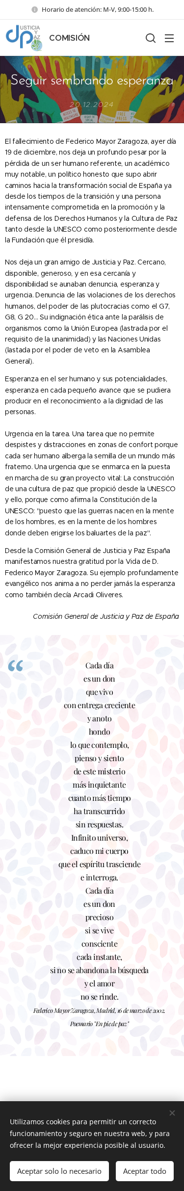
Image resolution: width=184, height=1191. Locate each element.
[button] (149, 38)
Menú (169, 38)
